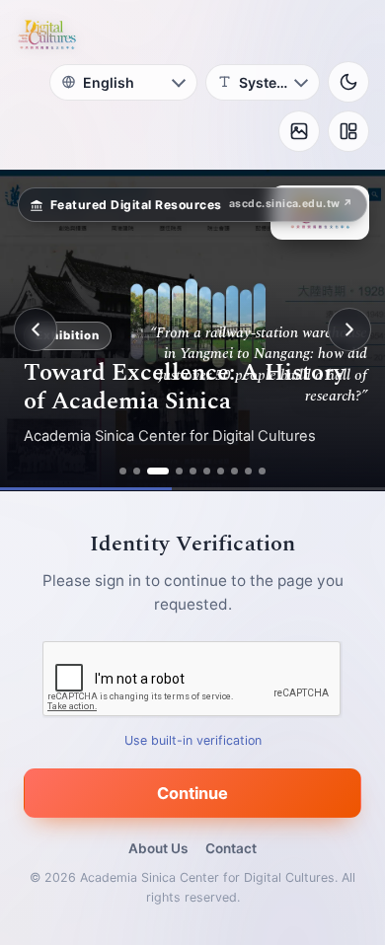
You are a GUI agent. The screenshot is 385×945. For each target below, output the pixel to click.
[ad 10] (262, 471)
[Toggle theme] (348, 82)
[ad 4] (179, 471)
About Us (158, 848)
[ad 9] (248, 471)
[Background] (299, 131)
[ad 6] (206, 471)
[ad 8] (234, 471)
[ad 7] (220, 471)
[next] (349, 329)
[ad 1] (122, 471)
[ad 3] (158, 471)
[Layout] (348, 131)
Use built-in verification (193, 739)
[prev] (35, 329)
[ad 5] (193, 471)
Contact (231, 848)
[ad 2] (136, 471)
